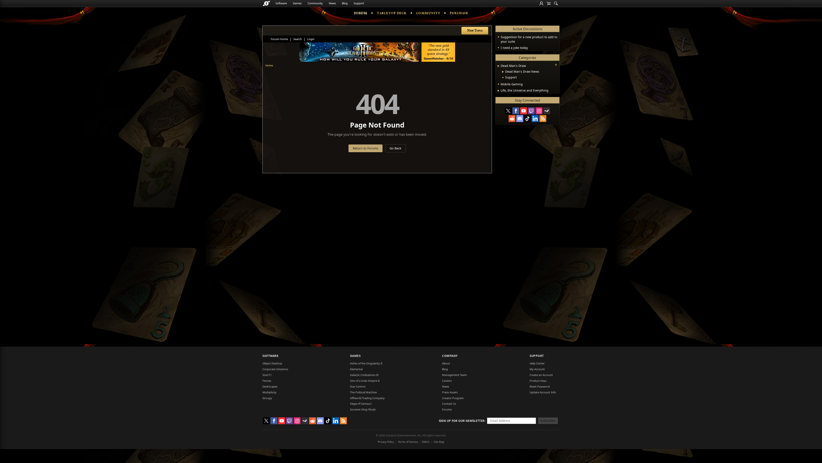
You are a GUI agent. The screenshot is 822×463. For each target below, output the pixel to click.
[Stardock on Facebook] (516, 111)
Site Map (439, 442)
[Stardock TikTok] (527, 118)
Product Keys (538, 381)
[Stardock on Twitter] (508, 111)
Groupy (267, 398)
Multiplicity (269, 392)
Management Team (454, 375)
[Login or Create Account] (541, 3)
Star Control (357, 386)
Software (281, 3)
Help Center (537, 363)
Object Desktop (272, 363)
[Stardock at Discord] (520, 118)
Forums (447, 409)
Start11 (267, 375)
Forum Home (279, 39)
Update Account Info (543, 392)
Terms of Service (408, 442)
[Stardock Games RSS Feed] (543, 118)
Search (297, 39)
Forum (360, 13)
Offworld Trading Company (367, 398)
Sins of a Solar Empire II (365, 381)
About (446, 363)
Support (359, 3)
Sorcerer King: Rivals (363, 409)
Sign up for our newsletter (461, 421)
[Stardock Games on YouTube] (523, 111)
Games (297, 3)
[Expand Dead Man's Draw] (498, 66)
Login (310, 39)
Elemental (356, 369)
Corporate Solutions (275, 369)
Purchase (459, 13)
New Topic (475, 31)
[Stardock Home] (266, 3)
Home (269, 65)
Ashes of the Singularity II (366, 363)
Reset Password (540, 386)
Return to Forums (365, 148)
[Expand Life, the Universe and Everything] (498, 91)
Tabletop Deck (392, 13)
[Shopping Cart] (548, 3)
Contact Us (449, 404)
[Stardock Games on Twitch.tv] (531, 111)
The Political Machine (363, 392)
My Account (537, 369)
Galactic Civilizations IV (364, 375)
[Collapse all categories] (555, 65)
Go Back (395, 148)
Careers (447, 381)
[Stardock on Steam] (547, 111)
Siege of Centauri (361, 404)
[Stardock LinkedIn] (535, 118)
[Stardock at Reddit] (512, 118)
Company (450, 356)
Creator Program (453, 398)
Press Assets (450, 392)
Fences (266, 381)
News (332, 3)
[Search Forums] (556, 3)
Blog (345, 3)
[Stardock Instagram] (539, 111)
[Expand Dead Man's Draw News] (503, 72)
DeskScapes (269, 386)
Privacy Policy (386, 442)
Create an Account (541, 375)
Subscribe (548, 421)
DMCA (426, 442)
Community (315, 3)
